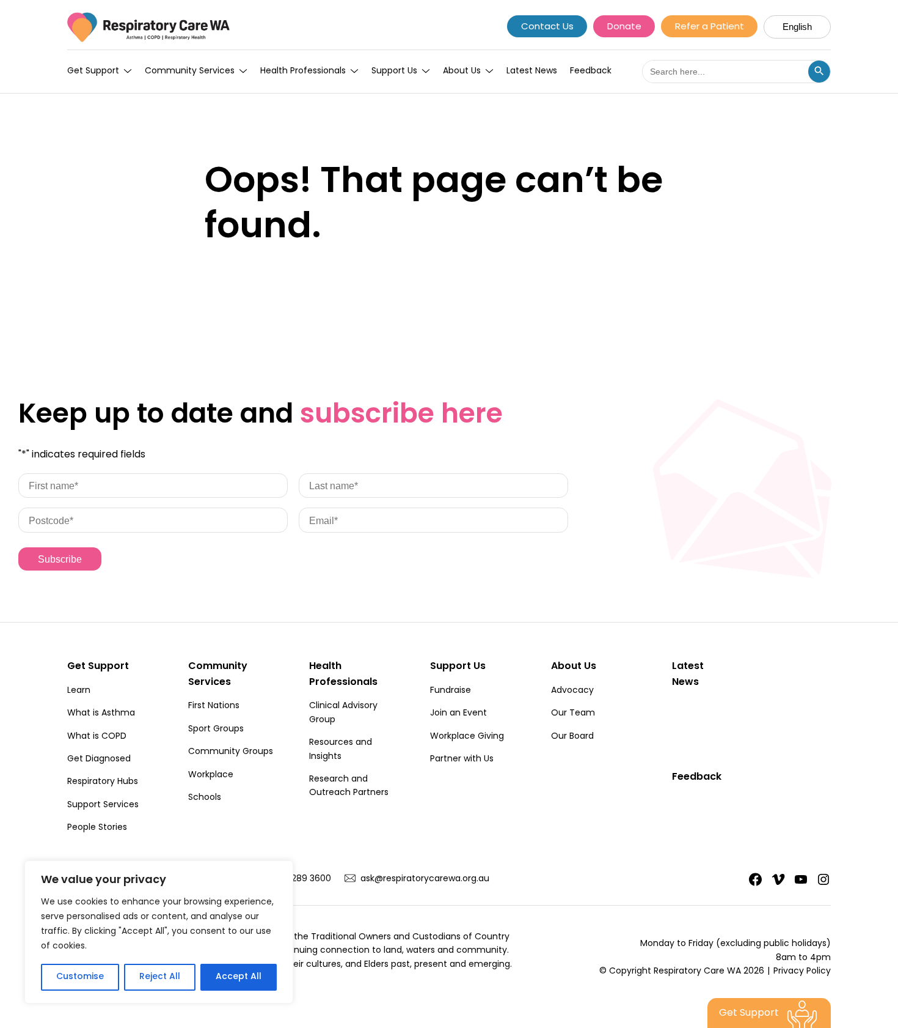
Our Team (573, 713)
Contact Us (547, 27)
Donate (624, 27)
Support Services (103, 805)
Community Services (190, 71)
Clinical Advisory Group (343, 713)
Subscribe (60, 559)
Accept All (238, 977)
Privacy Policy (802, 971)
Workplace (210, 775)
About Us (462, 71)
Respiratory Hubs (102, 782)
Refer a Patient (709, 27)
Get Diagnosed (99, 759)
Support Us (394, 71)
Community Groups (230, 752)
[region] (158, 932)
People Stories (97, 828)
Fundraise (450, 691)
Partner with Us (462, 759)
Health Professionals (303, 71)
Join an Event (458, 713)
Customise (80, 977)
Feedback (590, 71)
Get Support (93, 71)
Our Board (572, 737)
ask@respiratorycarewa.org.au (424, 879)
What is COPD (96, 737)
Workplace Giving (467, 737)
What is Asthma (101, 713)
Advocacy (572, 691)
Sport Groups (216, 729)
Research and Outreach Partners (349, 786)
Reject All (159, 977)
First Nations (213, 706)
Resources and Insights (340, 749)
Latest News (531, 71)
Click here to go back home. (292, 287)
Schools (204, 798)
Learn (78, 691)
